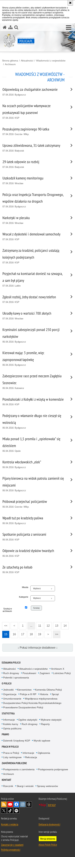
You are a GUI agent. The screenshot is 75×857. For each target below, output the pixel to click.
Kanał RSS (4, 804)
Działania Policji (11, 662)
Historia (44, 694)
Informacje (9, 719)
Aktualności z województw (33, 668)
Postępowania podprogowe (53, 769)
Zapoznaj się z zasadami (12, 844)
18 (30, 633)
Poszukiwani (29, 673)
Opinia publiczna (12, 728)
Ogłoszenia (44, 752)
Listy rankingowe (12, 757)
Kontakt (6, 780)
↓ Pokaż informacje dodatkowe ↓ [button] (38, 647)
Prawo (5, 734)
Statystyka (8, 713)
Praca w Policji (10, 746)
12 (47, 624)
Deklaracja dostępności (49, 824)
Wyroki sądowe (41, 740)
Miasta (25, 587)
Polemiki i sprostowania (16, 677)
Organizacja (9, 694)
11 (38, 624)
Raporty (45, 724)
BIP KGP (52, 805)
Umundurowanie (12, 698)
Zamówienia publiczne (14, 763)
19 (38, 633)
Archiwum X (57, 668)
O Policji (7, 683)
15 (4, 633)
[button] (68, 27)
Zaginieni (45, 673)
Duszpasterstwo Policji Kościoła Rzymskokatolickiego (32, 703)
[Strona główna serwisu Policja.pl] (5, 27)
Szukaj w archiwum (7, 610)
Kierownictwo (24, 689)
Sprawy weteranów (47, 786)
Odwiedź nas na (10, 804)
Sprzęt (55, 694)
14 (64, 624)
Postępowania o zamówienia (19, 769)
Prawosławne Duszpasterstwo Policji (23, 707)
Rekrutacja (31, 757)
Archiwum (10, 64)
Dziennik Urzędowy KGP (16, 740)
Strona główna (10, 60)
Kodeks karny (10, 724)
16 (13, 633)
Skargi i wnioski (25, 786)
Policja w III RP (28, 694)
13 (55, 624)
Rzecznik (8, 786)
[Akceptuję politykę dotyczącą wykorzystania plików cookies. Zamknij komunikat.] (70, 3)
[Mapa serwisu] (10, 27)
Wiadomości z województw (50, 60)
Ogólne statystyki (27, 719)
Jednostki (8, 689)
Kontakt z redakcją (9, 824)
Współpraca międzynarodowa (41, 698)
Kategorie (23, 597)
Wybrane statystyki (51, 719)
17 (21, 633)
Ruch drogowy (11, 673)
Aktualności (27, 60)
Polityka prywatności (10, 849)
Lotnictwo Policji (62, 673)
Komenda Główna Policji (48, 689)
